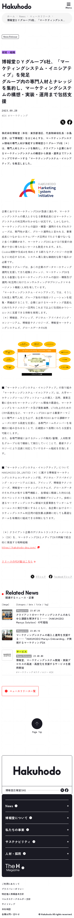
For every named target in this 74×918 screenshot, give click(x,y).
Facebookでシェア (63, 576)
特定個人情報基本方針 (13, 893)
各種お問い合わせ (11, 914)
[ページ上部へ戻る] (37, 723)
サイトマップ (8, 904)
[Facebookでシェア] (69, 122)
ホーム (11, 16)
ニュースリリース (40, 16)
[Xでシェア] (62, 122)
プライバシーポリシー (13, 888)
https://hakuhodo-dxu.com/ (19, 547)
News (22, 16)
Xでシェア (41, 576)
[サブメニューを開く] (37, 806)
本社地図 (6, 909)
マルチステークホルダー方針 (16, 898)
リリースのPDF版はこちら (17, 561)
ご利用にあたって (11, 883)
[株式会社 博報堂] (37, 771)
